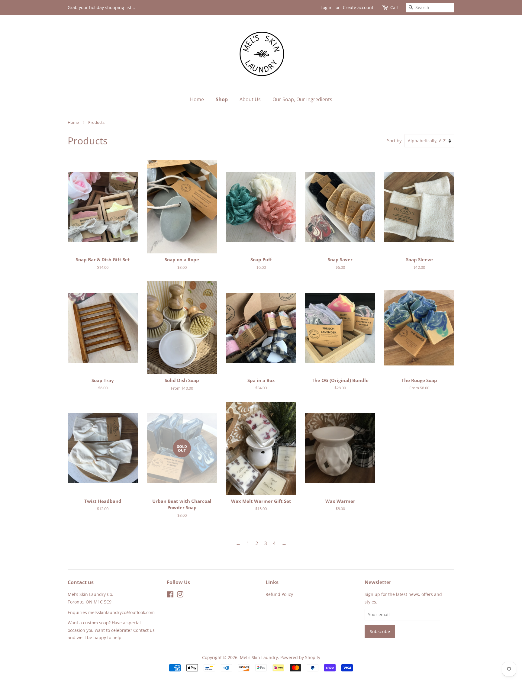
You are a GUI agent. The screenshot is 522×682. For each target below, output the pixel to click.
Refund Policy (279, 594)
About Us (250, 99)
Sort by (394, 140)
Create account (358, 7)
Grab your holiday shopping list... (101, 7)
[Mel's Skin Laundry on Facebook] (170, 595)
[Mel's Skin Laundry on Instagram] (180, 595)
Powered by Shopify (300, 657)
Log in (327, 7)
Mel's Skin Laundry (259, 657)
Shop (222, 99)
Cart (394, 7)
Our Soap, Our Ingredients (302, 99)
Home (197, 99)
